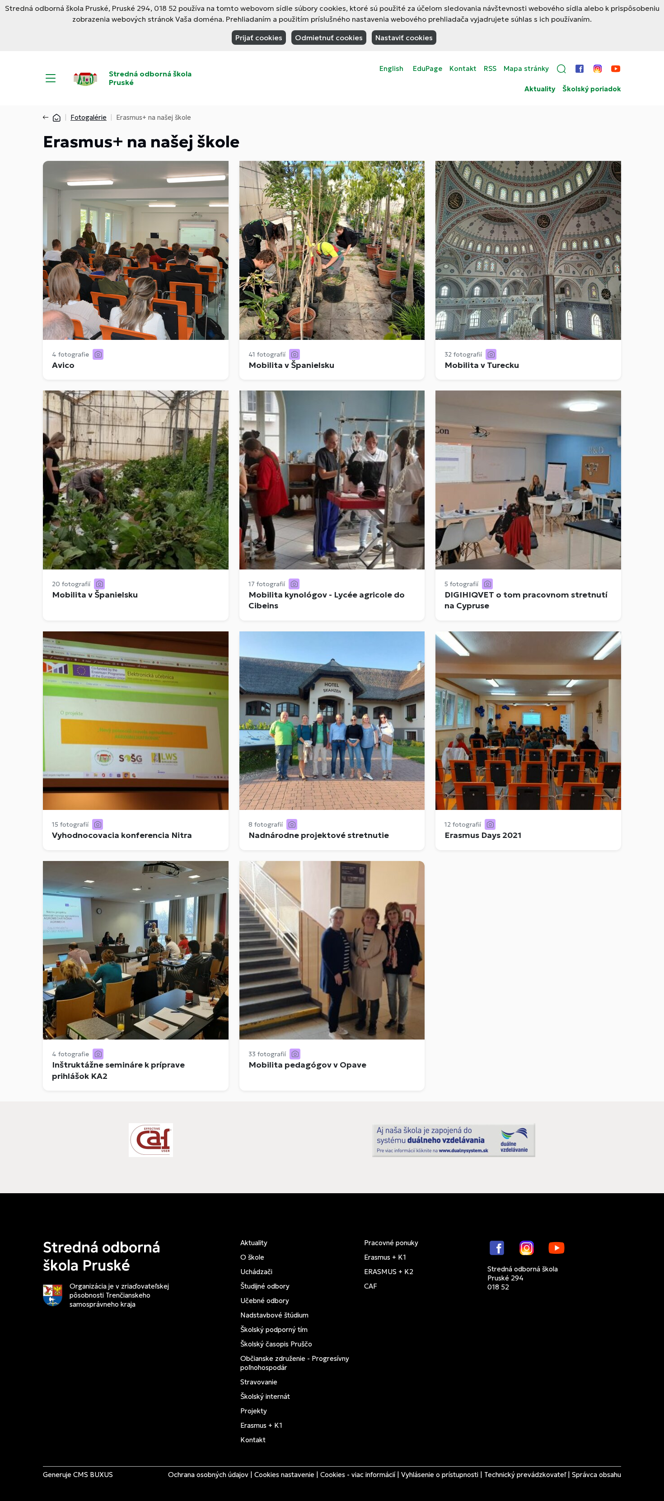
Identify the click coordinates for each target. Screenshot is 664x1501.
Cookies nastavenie (284, 1474)
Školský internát (265, 1396)
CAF (370, 1286)
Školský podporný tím (274, 1329)
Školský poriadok (591, 89)
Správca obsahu (596, 1474)
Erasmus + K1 (261, 1425)
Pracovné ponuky (391, 1242)
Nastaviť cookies (404, 37)
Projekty (253, 1411)
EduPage (427, 69)
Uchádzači (256, 1271)
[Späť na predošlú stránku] (47, 117)
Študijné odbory (265, 1286)
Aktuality (539, 89)
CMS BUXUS (93, 1474)
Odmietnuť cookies (329, 37)
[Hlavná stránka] (56, 117)
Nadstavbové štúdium (274, 1315)
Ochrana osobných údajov (208, 1474)
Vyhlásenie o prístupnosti (439, 1474)
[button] (561, 68)
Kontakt (463, 69)
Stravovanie (258, 1382)
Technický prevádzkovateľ (525, 1474)
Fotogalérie (88, 117)
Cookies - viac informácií (357, 1474)
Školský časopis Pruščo (276, 1344)
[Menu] (50, 78)
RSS (490, 69)
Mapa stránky (526, 69)
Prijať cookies (258, 37)
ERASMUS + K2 (388, 1271)
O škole (252, 1257)
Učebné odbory (264, 1300)
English (391, 69)
